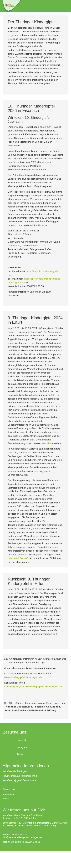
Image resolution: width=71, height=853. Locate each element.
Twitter (20, 754)
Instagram (22, 747)
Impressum (8, 794)
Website (46, 443)
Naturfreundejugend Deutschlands (19, 780)
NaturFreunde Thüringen (15, 771)
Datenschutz (9, 789)
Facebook (22, 740)
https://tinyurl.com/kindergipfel (42, 271)
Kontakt (6, 798)
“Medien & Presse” (18, 558)
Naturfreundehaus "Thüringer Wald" (20, 776)
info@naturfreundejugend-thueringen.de (22, 837)
